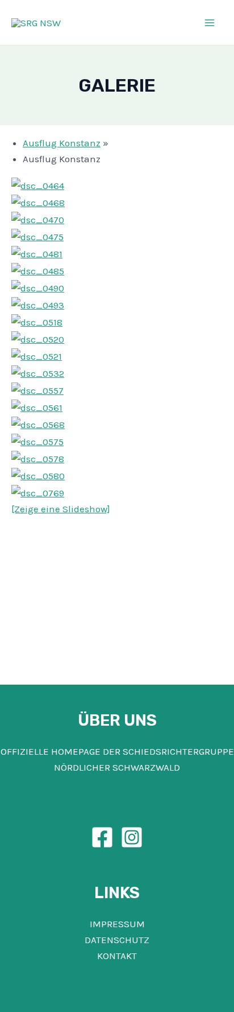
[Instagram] (131, 837)
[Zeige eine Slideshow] (60, 509)
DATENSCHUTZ (117, 939)
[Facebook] (102, 837)
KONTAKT (117, 955)
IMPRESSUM (117, 923)
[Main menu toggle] (210, 23)
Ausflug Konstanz (62, 143)
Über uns (117, 720)
